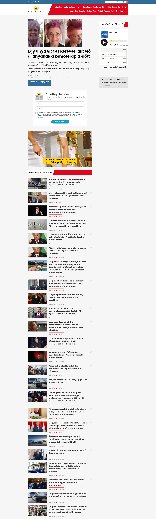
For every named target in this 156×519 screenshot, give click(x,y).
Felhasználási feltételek (108, 80)
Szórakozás (87, 7)
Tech (95, 11)
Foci (76, 11)
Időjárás (72, 7)
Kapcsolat (105, 82)
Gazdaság (97, 7)
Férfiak (100, 11)
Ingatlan (82, 11)
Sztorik (120, 7)
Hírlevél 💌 (119, 11)
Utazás (65, 7)
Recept (114, 7)
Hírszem (79, 7)
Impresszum (113, 82)
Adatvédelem (121, 80)
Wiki (112, 11)
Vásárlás (58, 7)
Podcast (107, 11)
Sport (72, 11)
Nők (103, 7)
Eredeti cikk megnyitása (39, 82)
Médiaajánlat (122, 82)
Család (108, 7)
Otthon (89, 11)
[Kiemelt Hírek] (38, 9)
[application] (60, 149)
